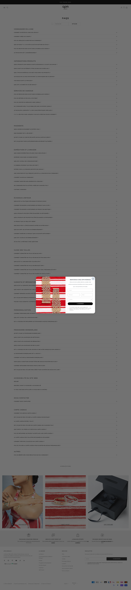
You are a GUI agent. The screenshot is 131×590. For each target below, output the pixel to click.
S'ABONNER (80, 303)
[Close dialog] (93, 278)
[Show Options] (91, 299)
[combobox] (80, 299)
